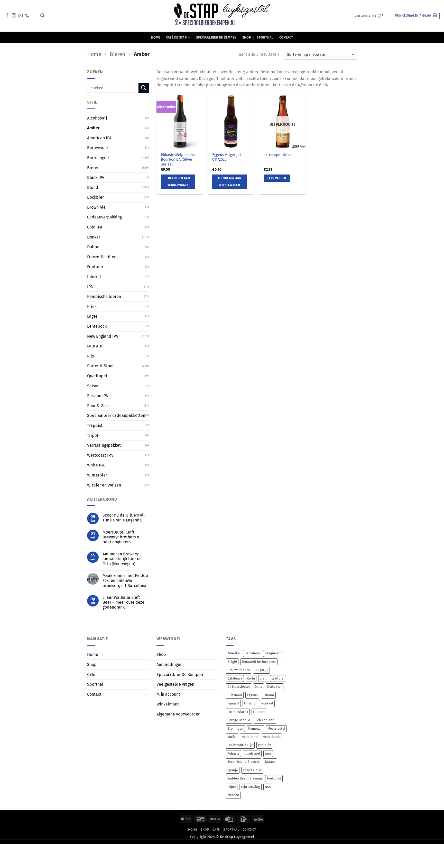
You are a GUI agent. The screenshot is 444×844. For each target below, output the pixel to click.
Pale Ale (94, 346)
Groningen (235, 728)
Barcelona (252, 653)
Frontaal (267, 703)
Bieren (117, 54)
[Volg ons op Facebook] (7, 15)
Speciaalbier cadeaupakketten (116, 415)
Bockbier (95, 197)
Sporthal (265, 37)
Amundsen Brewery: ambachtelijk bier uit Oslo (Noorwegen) (122, 559)
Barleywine (97, 147)
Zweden (233, 795)
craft (263, 678)
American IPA (99, 137)
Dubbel (94, 246)
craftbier (278, 678)
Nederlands (271, 737)
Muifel (232, 737)
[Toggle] (146, 694)
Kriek (92, 306)
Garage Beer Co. (239, 720)
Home (155, 37)
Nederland (250, 737)
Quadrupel (97, 375)
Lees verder (276, 178)
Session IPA (97, 395)
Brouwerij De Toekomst (259, 662)
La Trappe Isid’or (278, 155)
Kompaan (255, 728)
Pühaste (233, 753)
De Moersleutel (238, 687)
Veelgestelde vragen (175, 684)
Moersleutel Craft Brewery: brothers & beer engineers (121, 537)
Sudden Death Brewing (244, 778)
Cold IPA (94, 227)
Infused (94, 276)
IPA (90, 286)
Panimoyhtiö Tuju (240, 745)
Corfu (251, 678)
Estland (268, 695)
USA (268, 787)
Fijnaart (233, 703)
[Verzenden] (143, 88)
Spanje (232, 770)
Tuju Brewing (250, 787)
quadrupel (252, 753)
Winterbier (97, 475)
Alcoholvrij (97, 117)
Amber (93, 127)
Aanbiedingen (169, 664)
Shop (246, 37)
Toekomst (274, 778)
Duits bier (274, 687)
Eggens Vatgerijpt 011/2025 (226, 157)
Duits (258, 687)
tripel (231, 787)
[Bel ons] (27, 15)
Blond (92, 187)
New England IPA (102, 336)
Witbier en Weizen (104, 484)
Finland (250, 703)
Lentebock (97, 326)
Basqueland (274, 653)
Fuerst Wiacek (237, 712)
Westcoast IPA (100, 455)
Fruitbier (95, 266)
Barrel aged (98, 157)
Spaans (269, 762)
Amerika (233, 653)
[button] (42, 16)
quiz (268, 753)
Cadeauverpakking (104, 217)
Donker (93, 237)
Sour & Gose (98, 405)
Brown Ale (96, 207)
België (232, 662)
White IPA (96, 465)
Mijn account (168, 694)
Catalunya (234, 678)
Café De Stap (176, 37)
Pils (90, 356)
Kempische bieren (104, 296)
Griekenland (265, 720)
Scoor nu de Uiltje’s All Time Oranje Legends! (124, 517)
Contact (286, 37)
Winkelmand (168, 704)
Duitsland (234, 695)
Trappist (95, 425)
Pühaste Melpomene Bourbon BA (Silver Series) (178, 160)
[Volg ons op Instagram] (14, 15)
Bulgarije (261, 670)
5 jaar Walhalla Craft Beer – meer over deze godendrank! (123, 602)
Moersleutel (276, 728)
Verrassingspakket (104, 445)
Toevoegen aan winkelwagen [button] (178, 181)
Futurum (259, 712)
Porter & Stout (100, 365)
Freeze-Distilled (102, 256)
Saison (93, 385)
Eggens (252, 695)
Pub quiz (264, 745)
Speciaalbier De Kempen (216, 37)
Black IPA (95, 177)
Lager (92, 316)
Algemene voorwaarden (178, 714)
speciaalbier (252, 770)
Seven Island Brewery (243, 762)
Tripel (92, 435)
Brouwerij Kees (238, 670)
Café (91, 674)
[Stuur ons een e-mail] (20, 15)
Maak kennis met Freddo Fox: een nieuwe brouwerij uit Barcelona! (125, 580)
